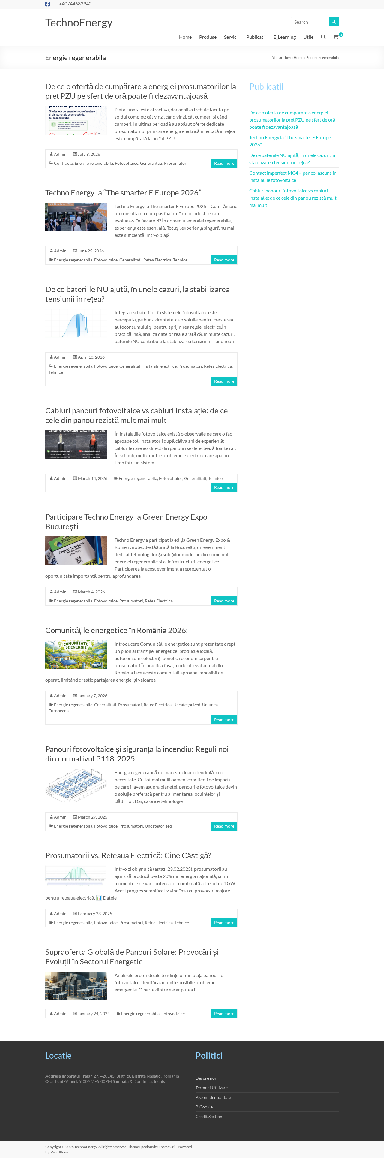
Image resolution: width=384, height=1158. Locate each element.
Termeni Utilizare (212, 1087)
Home (185, 37)
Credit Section (209, 1116)
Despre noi (206, 1078)
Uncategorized (186, 704)
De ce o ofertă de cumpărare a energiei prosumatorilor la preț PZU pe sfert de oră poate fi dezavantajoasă (140, 91)
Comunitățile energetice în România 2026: (116, 630)
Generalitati (151, 163)
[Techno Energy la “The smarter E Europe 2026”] (76, 205)
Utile (308, 37)
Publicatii (256, 37)
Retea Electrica (157, 259)
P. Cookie (204, 1106)
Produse (208, 37)
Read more (224, 163)
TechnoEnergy (78, 22)
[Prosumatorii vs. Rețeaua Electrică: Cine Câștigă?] (76, 868)
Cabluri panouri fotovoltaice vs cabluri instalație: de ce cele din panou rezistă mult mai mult (136, 415)
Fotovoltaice (126, 163)
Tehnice (180, 259)
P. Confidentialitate (213, 1097)
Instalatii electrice (160, 366)
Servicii (231, 37)
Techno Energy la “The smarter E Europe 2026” (123, 192)
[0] (336, 37)
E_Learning (284, 37)
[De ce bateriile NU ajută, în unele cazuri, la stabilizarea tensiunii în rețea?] (76, 312)
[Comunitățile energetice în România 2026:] (76, 643)
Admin (60, 154)
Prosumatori (176, 163)
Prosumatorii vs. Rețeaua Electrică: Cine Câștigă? (128, 855)
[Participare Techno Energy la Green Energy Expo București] (76, 539)
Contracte (63, 163)
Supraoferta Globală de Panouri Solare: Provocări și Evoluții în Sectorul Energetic (132, 956)
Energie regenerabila (94, 163)
